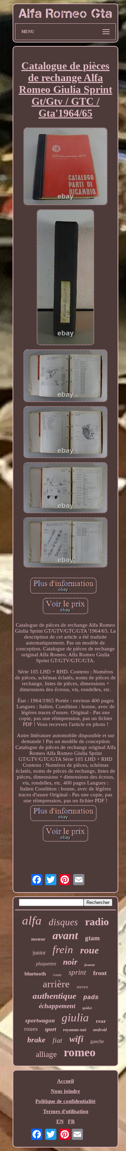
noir (70, 961)
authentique (54, 996)
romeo (80, 1052)
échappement (57, 1006)
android (100, 1029)
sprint (77, 972)
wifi (76, 1039)
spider (87, 1008)
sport (50, 1029)
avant (65, 935)
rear (101, 1021)
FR (71, 1121)
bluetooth (35, 973)
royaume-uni (74, 1029)
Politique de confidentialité (65, 1101)
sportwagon (40, 1020)
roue (89, 950)
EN (60, 1121)
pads (91, 997)
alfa (32, 920)
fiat (57, 1040)
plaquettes (46, 963)
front (100, 973)
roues (31, 1029)
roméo (57, 975)
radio (97, 921)
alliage (46, 1054)
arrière (56, 983)
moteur (38, 939)
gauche (97, 1041)
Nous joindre (65, 1091)
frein (62, 949)
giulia (75, 1017)
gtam (92, 938)
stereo (82, 986)
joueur (89, 965)
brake (36, 1039)
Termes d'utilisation (65, 1111)
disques (63, 922)
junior (39, 953)
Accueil (65, 1081)
